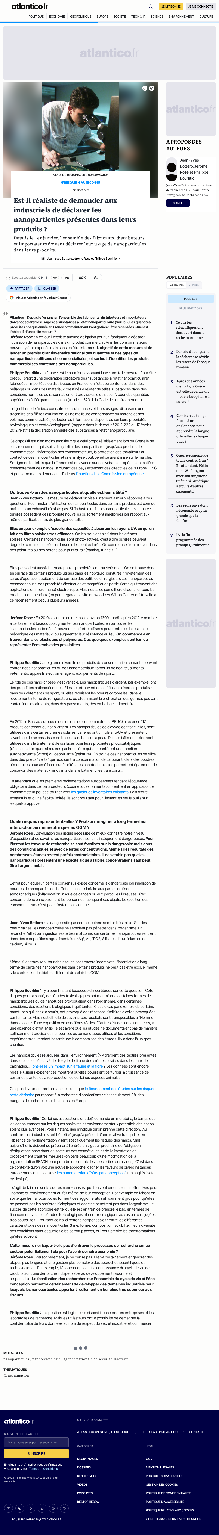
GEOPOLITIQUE (80, 16)
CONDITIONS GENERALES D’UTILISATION (173, 1519)
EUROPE (102, 16)
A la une (58, 175)
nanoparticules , (17, 1359)
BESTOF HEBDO (88, 1501)
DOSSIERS (84, 1467)
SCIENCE (157, 16)
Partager (22, 288)
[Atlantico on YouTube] (64, 1508)
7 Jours (194, 285)
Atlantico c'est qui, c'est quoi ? (103, 1432)
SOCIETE (120, 16)
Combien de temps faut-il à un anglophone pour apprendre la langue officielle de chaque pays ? (192, 428)
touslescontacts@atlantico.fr (36, 1519)
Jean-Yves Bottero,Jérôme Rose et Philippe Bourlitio (82, 258)
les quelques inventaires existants (100, 792)
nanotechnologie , (48, 1359)
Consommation (98, 175)
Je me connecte (200, 6)
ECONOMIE (57, 16)
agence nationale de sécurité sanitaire (96, 1359)
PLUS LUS (191, 299)
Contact (196, 1432)
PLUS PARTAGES (190, 308)
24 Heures (177, 285)
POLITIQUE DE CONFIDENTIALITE (168, 1493)
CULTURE (206, 16)
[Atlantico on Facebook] (31, 1508)
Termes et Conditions (43, 1468)
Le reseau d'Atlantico (160, 1432)
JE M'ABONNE (171, 6)
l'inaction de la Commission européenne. (110, 474)
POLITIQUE (36, 16)
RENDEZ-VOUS (87, 1476)
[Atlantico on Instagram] (53, 1508)
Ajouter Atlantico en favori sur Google (41, 297)
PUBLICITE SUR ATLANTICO (164, 1476)
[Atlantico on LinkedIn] (42, 1508)
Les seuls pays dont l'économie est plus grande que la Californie (192, 513)
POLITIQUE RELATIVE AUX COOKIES (170, 1510)
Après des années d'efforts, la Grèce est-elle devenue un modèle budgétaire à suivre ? (193, 391)
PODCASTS (85, 1493)
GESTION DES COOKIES (162, 1484)
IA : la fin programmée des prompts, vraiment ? (192, 540)
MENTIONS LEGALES (160, 1467)
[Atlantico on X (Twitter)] (19, 1508)
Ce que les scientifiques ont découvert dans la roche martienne (190, 330)
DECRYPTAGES (87, 1459)
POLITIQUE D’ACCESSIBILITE (165, 1501)
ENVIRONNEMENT (181, 16)
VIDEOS (82, 1484)
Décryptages (76, 175)
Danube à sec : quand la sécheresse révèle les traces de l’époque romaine (193, 359)
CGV (149, 1459)
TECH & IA (138, 16)
